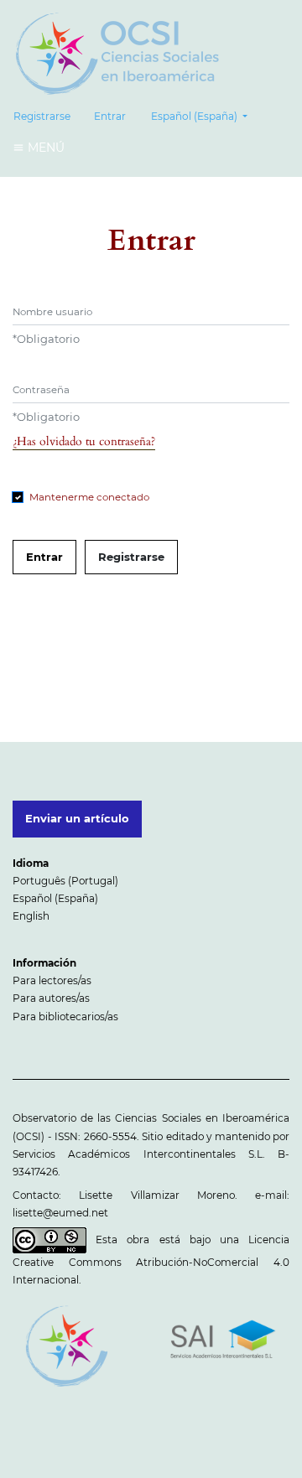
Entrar (110, 116)
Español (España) (55, 898)
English (31, 916)
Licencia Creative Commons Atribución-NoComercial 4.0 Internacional (151, 1259)
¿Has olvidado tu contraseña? (84, 441)
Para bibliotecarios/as (65, 1016)
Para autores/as (51, 998)
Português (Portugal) (65, 880)
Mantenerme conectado (89, 497)
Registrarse (41, 116)
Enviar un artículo (77, 818)
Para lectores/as (52, 980)
